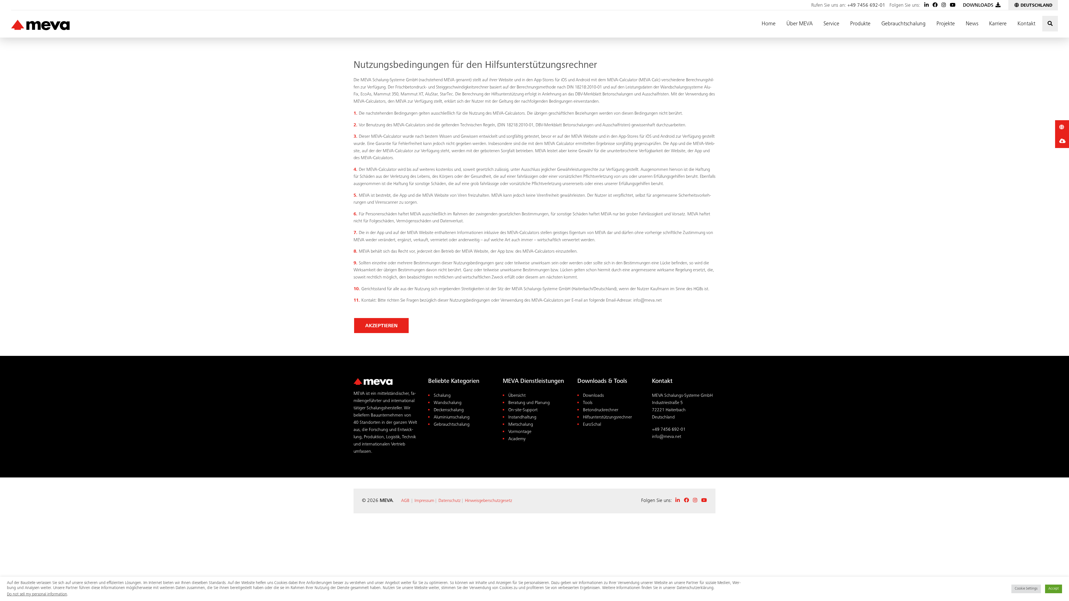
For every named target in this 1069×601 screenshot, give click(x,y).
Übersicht (517, 395)
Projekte (945, 24)
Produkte (860, 24)
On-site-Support (523, 410)
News (972, 24)
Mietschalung (520, 424)
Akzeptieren (381, 326)
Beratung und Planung (529, 403)
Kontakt (1026, 24)
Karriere (998, 24)
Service (831, 24)
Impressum (424, 501)
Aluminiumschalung (452, 417)
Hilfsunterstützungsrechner (607, 417)
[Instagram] (943, 5)
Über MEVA (799, 24)
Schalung (442, 395)
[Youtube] (952, 5)
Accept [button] (1053, 589)
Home (769, 24)
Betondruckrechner (600, 410)
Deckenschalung (449, 410)
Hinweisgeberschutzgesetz (488, 501)
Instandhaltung (522, 417)
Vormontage (519, 432)
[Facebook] (935, 5)
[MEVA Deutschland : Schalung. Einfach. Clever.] (40, 25)
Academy (517, 439)
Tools (587, 403)
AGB (405, 501)
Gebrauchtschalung (903, 24)
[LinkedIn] (926, 5)
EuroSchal (592, 424)
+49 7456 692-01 (866, 5)
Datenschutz (449, 501)
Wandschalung (448, 403)
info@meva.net (666, 437)
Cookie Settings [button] (1026, 589)
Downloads (593, 395)
